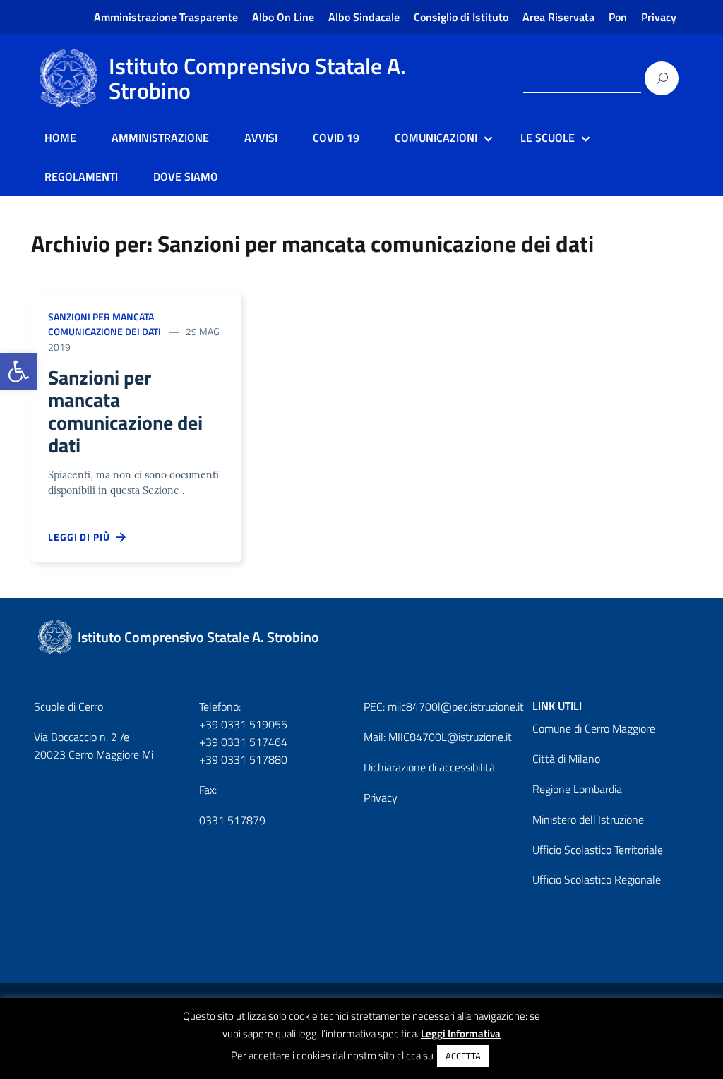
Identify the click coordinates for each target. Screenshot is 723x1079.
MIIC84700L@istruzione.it (450, 736)
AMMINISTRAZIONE (160, 137)
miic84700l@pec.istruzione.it (456, 706)
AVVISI (260, 137)
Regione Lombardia (577, 788)
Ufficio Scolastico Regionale (596, 879)
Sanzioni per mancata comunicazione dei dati (104, 324)
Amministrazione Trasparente (166, 16)
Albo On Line (283, 16)
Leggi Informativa (461, 1033)
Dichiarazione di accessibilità (429, 767)
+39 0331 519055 (243, 724)
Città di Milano (566, 758)
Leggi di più (82, 536)
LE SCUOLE (547, 137)
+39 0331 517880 (243, 759)
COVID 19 (336, 137)
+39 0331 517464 (243, 741)
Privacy (658, 16)
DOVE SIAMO (185, 176)
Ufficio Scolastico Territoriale (597, 849)
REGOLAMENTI (81, 176)
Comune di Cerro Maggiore (593, 728)
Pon (618, 16)
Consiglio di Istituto (461, 16)
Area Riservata (558, 16)
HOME (60, 137)
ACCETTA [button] (463, 1056)
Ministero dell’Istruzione (588, 819)
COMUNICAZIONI (436, 137)
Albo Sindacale (364, 16)
